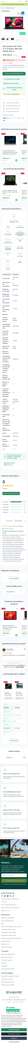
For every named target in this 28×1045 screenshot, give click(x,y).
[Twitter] (5, 896)
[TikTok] (13, 896)
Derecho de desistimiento (8, 954)
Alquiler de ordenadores (7, 918)
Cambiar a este (8, 698)
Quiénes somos (5, 910)
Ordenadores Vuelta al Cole (8, 935)
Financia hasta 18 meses (7, 982)
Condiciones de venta (7, 979)
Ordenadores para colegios (8, 932)
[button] (3, 39)
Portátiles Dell (10, 591)
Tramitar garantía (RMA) (7, 969)
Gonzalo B (10, 649)
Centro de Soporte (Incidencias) (10, 899)
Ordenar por (9, 520)
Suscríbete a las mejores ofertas (14, 880)
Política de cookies (14, 1041)
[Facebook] (2, 896)
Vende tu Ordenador (6, 947)
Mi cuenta (3, 963)
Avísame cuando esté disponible (14, 73)
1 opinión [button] (11, 63)
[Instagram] (10, 896)
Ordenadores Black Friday (8, 929)
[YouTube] (8, 896)
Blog (2, 923)
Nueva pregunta (14, 578)
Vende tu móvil (5, 944)
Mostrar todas (14, 740)
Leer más (4, 69)
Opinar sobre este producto (11, 493)
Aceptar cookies (14, 1029)
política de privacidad (20, 884)
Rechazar (14, 1038)
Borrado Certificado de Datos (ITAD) (11, 926)
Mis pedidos (4, 966)
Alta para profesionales (7, 920)
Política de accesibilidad (7, 985)
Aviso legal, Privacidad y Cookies (10, 976)
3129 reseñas (20, 667)
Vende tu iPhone (5, 941)
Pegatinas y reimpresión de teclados (11, 938)
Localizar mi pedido (6, 960)
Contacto (4, 902)
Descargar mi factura (7, 957)
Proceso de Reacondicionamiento (10, 907)
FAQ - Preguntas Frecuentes (9, 904)
